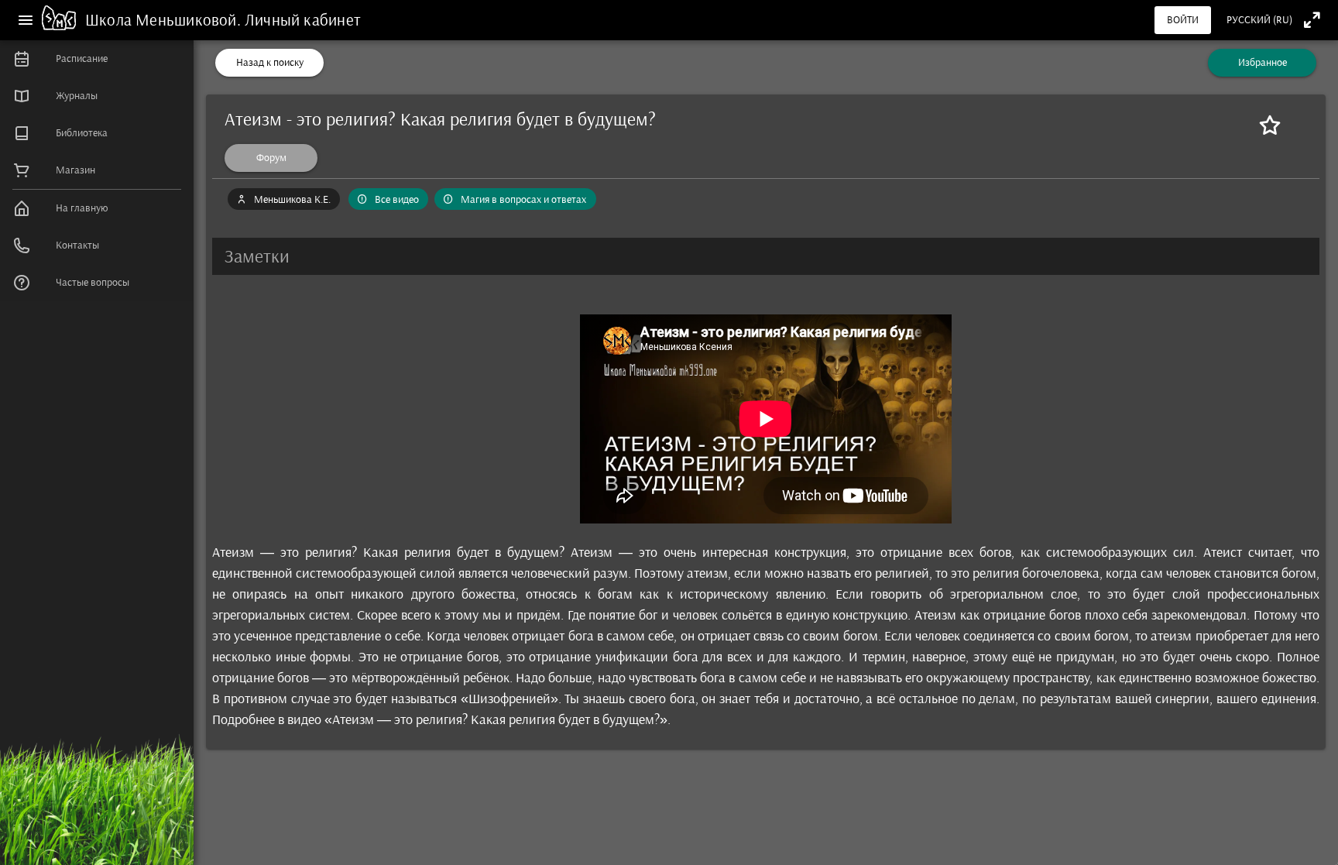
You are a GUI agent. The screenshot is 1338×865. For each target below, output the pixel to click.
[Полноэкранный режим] (1312, 19)
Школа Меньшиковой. (165, 19)
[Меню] (25, 20)
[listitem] (97, 58)
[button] (765, 256)
